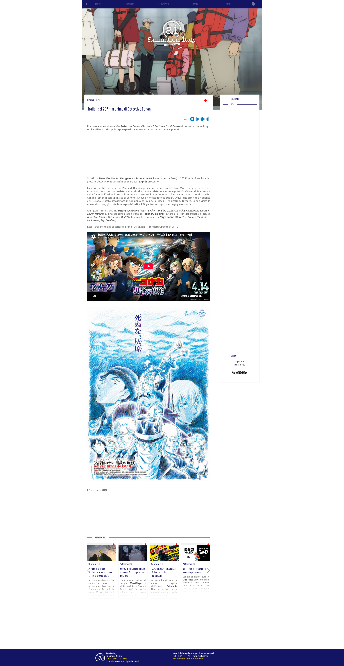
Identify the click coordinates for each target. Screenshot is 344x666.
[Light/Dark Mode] (87, 4)
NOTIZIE (98, 4)
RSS (120, 658)
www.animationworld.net (195, 658)
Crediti (108, 658)
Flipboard (129, 661)
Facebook (136, 661)
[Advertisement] (148, 154)
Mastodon (121, 661)
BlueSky (114, 661)
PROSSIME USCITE (163, 4)
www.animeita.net (179, 658)
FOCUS (195, 4)
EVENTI (228, 4)
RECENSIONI (130, 4)
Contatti (114, 658)
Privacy (125, 658)
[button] (208, 570)
